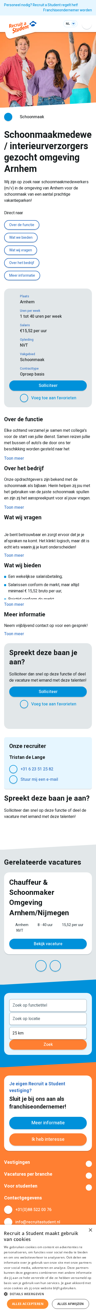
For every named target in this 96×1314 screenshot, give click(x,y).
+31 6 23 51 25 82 (36, 769)
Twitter (33, 717)
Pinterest (53, 717)
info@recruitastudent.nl (37, 1222)
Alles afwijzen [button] (70, 1304)
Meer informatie (22, 275)
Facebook (22, 717)
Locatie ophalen (80, 1018)
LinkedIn (43, 717)
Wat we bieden (21, 237)
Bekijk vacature (48, 944)
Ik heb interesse (48, 1139)
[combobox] (48, 1005)
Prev (41, 965)
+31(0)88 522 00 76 (33, 1210)
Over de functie (21, 225)
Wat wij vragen (20, 250)
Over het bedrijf (21, 263)
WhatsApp (63, 717)
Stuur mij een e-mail (39, 779)
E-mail (74, 717)
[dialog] (48, 1269)
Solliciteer (48, 386)
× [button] (90, 1230)
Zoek (48, 1044)
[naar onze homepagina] (23, 28)
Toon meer (48, 1164)
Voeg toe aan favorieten (53, 398)
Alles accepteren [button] (28, 1304)
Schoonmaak (32, 117)
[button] (48, 1294)
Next (55, 965)
